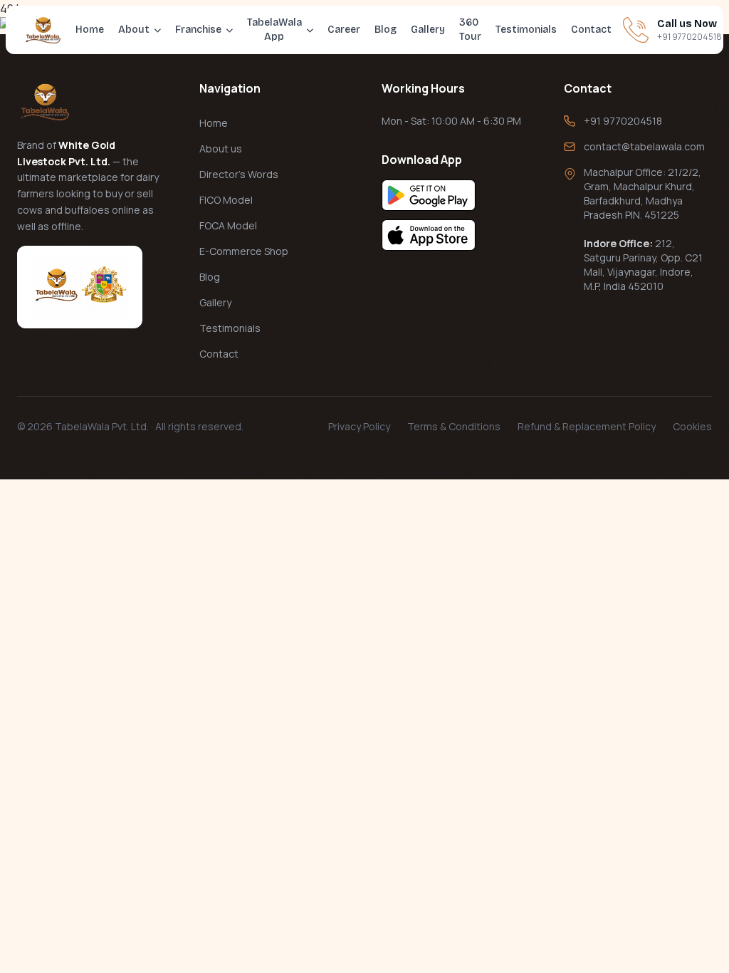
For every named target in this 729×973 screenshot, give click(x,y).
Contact (591, 30)
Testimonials (526, 30)
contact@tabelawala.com (644, 146)
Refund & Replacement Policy (587, 426)
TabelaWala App (274, 29)
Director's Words (238, 174)
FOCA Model (228, 225)
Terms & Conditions (453, 426)
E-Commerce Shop (243, 251)
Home (89, 30)
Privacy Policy (359, 426)
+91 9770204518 (623, 121)
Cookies (692, 426)
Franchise (198, 30)
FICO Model (226, 200)
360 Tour (470, 29)
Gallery (428, 30)
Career (343, 30)
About (134, 30)
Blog (385, 30)
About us (220, 148)
